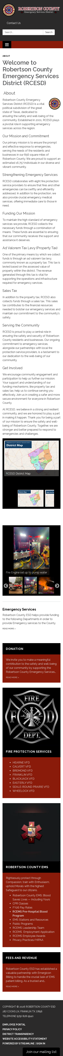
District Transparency (18, 1034)
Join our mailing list (41, 1052)
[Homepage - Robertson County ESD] (31, 10)
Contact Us (14, 23)
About (6, 56)
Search (49, 32)
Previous (5, 585)
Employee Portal (14, 1024)
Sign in (40, 1043)
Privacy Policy (12, 1029)
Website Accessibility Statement (25, 1038)
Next (57, 585)
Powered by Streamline (18, 1043)
